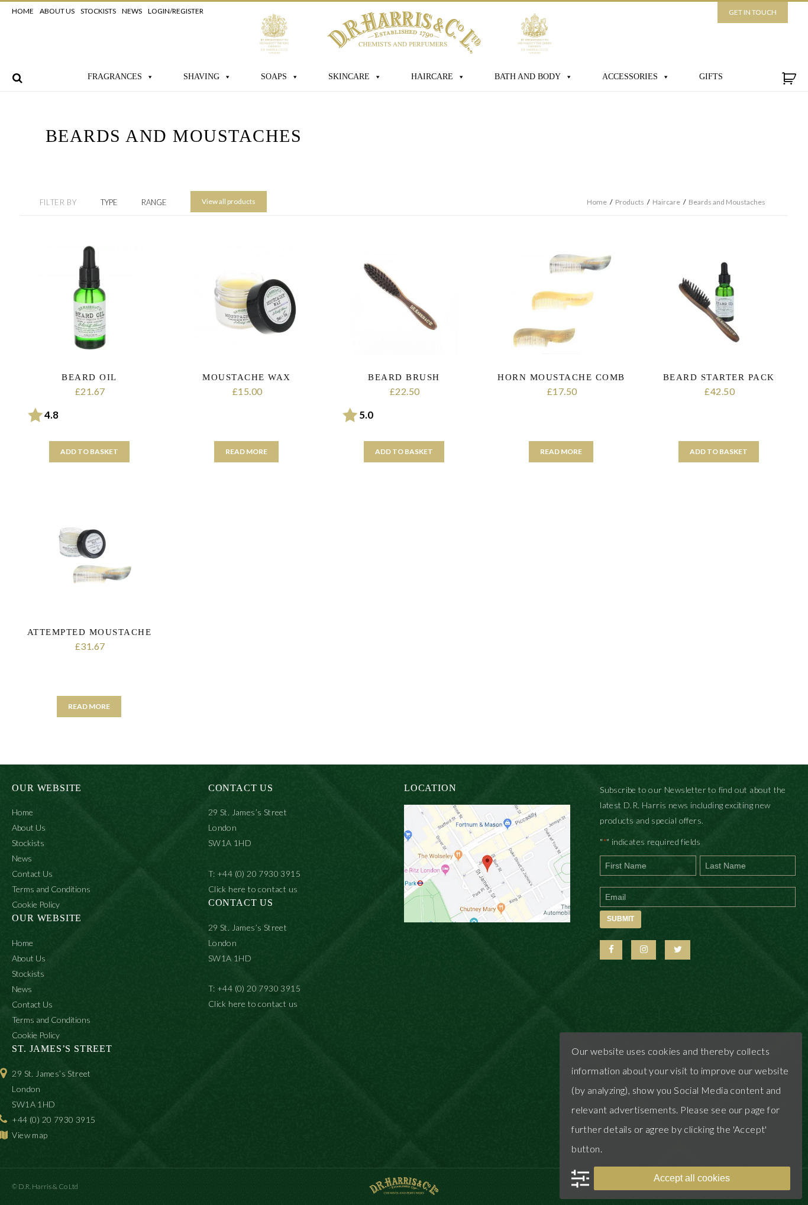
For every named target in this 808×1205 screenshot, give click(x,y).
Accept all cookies (692, 1178)
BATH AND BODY (528, 76)
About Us (57, 11)
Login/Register (175, 11)
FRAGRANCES (115, 76)
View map (29, 1135)
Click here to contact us (253, 889)
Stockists (98, 11)
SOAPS (274, 76)
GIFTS (711, 76)
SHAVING (201, 76)
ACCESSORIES (630, 76)
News (132, 11)
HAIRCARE (432, 76)
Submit (620, 919)
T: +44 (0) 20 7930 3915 (254, 874)
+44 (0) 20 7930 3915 (53, 1120)
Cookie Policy (36, 904)
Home (23, 11)
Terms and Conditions (51, 889)
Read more (246, 451)
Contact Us (32, 874)
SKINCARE (349, 76)
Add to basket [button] (89, 451)
